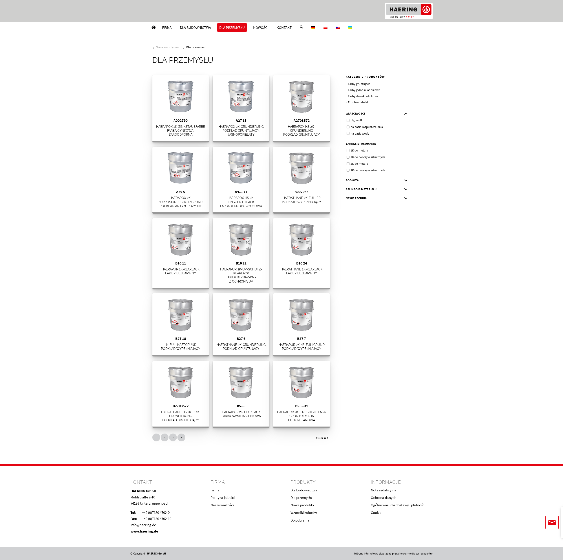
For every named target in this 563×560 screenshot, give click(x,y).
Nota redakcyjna (383, 490)
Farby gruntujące (359, 84)
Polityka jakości (222, 497)
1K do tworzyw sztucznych (368, 157)
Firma (214, 490)
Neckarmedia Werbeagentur (416, 553)
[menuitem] (154, 27)
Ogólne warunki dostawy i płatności (398, 505)
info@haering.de (143, 524)
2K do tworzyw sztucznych (368, 170)
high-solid (357, 120)
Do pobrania (300, 520)
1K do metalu (359, 150)
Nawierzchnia (356, 198)
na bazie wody (360, 133)
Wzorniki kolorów (304, 512)
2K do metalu (359, 164)
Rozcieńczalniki (358, 102)
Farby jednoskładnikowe (364, 90)
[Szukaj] (301, 27)
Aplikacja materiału (361, 189)
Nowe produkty (302, 505)
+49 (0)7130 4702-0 (156, 512)
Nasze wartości (222, 505)
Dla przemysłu (301, 497)
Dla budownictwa (304, 490)
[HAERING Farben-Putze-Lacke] (408, 11)
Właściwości (355, 113)
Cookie (376, 512)
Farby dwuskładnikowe (363, 96)
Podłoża (352, 180)
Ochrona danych (383, 497)
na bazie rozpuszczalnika (367, 127)
